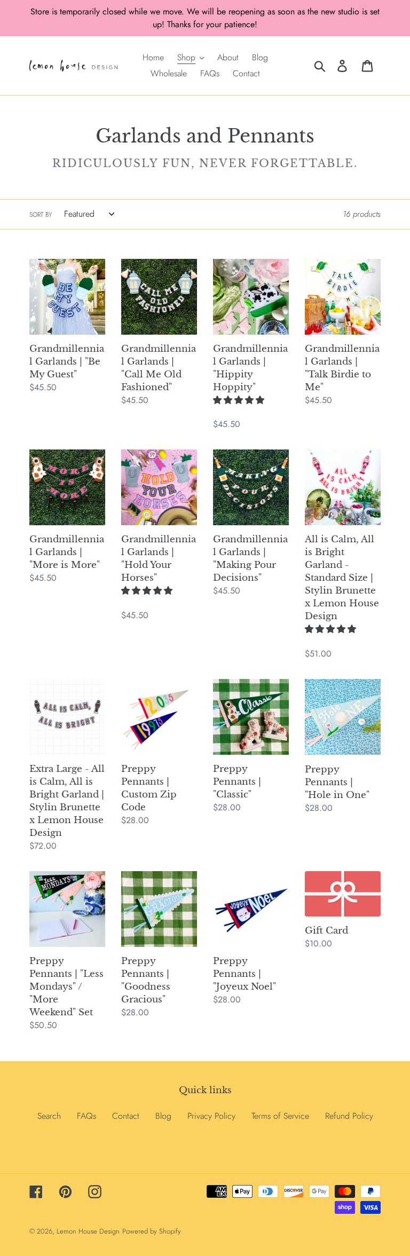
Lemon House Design (88, 1231)
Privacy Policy (211, 1116)
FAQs (86, 1116)
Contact (125, 1116)
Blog (163, 1116)
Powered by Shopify (151, 1231)
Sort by (40, 214)
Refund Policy (349, 1116)
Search (49, 1116)
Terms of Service (280, 1116)
